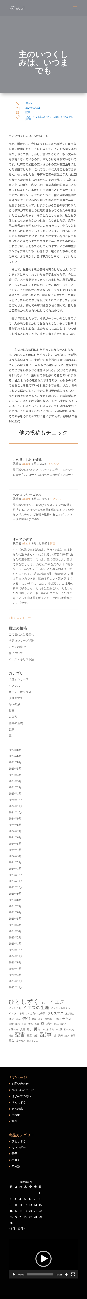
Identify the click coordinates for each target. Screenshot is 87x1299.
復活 (17, 1024)
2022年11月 (16, 956)
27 (30, 1217)
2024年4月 (15, 849)
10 (16, 1205)
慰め (56, 1024)
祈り (37, 1029)
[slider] (40, 1274)
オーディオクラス (20, 691)
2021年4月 (15, 968)
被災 (36, 1035)
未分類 (13, 716)
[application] (43, 1258)
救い (63, 1024)
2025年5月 (15, 768)
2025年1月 (15, 793)
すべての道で (22, 539)
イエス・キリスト (60, 1008)
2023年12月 (16, 875)
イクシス (53, 463)
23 (11, 1217)
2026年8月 (15, 750)
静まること (32, 1040)
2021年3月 (15, 974)
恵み (30, 1024)
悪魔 (37, 1024)
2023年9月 (15, 893)
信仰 (26, 1018)
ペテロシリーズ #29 (27, 495)
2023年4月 (15, 924)
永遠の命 (13, 1029)
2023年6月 (15, 912)
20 (30, 1211)
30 (11, 1223)
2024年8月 (15, 824)
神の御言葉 (48, 1029)
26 (25, 1217)
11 (20, 1205)
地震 (11, 1024)
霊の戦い (20, 1041)
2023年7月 (15, 906)
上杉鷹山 (69, 1014)
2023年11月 (16, 881)
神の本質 (69, 1029)
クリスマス (16, 698)
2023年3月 (15, 931)
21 (35, 1211)
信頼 (34, 1019)
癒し (29, 1029)
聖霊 (29, 1035)
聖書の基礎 (16, 723)
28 (35, 1217)
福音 (11, 1035)
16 (11, 1211)
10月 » (21, 1228)
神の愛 (59, 1029)
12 (25, 1205)
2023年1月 (15, 943)
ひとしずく (31, 116)
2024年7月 (15, 831)
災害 (22, 1029)
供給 (18, 1019)
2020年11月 (16, 987)
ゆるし (44, 1003)
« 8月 (12, 1228)
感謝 (49, 1024)
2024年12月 (16, 799)
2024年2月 (15, 862)
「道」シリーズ (19, 679)
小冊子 (16, 1160)
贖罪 (73, 1035)
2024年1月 (15, 868)
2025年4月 (15, 774)
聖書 (20, 1034)
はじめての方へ (21, 1096)
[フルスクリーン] (73, 1274)
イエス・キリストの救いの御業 (27, 1013)
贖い (67, 1035)
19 (25, 1211)
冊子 (14, 1153)
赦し (11, 1040)
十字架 (66, 1018)
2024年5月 (15, 843)
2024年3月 (15, 856)
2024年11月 (16, 806)
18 (20, 1211)
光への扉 (14, 704)
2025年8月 (15, 762)
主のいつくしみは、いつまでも (56, 116)
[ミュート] (67, 1274)
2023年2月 (15, 937)
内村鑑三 (49, 1019)
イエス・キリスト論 (21, 659)
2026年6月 (15, 756)
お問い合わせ (20, 1083)
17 (16, 1211)
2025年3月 (15, 781)
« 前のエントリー (20, 617)
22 (40, 1211)
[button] (43, 1259)
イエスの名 (15, 1008)
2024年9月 (15, 818)
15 (40, 1205)
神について (16, 653)
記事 (27, 112)
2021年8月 (15, 962)
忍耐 (24, 1024)
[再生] (14, 1274)
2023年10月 (16, 887)
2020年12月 (16, 981)
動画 (52, 543)
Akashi (28, 103)
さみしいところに (23, 1090)
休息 (11, 1018)
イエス (57, 1002)
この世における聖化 (27, 459)
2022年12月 (16, 949)
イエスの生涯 (36, 1007)
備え (40, 1019)
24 (16, 1217)
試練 (60, 1035)
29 (40, 1217)
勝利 (58, 1019)
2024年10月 (16, 812)
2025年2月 (15, 787)
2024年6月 (15, 837)
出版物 (16, 1115)
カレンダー (19, 1147)
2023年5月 (15, 918)
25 (20, 1217)
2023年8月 (15, 900)
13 (30, 1205)
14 (35, 1205)
